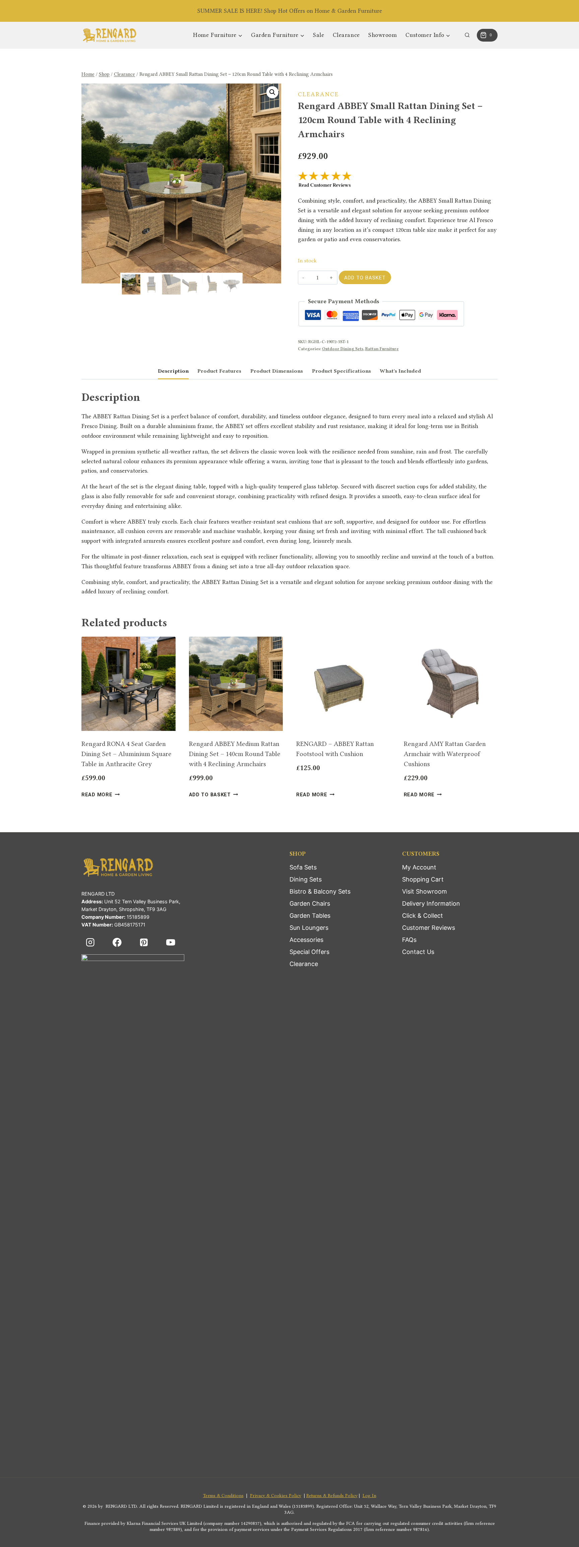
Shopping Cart (423, 879)
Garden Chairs (310, 903)
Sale (318, 35)
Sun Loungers (309, 927)
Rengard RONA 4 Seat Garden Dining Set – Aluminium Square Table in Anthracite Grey (126, 754)
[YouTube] (171, 942)
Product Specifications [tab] (341, 371)
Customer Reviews (428, 927)
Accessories (306, 939)
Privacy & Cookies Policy (275, 1495)
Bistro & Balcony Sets (320, 891)
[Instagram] (90, 942)
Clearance (346, 35)
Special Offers (309, 951)
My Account (419, 867)
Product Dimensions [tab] (276, 371)
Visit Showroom (424, 891)
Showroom (382, 35)
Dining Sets (306, 879)
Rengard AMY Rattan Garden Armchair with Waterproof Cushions (445, 754)
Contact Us (418, 951)
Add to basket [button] (210, 795)
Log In (369, 1495)
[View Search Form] (467, 35)
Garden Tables (310, 915)
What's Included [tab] (400, 371)
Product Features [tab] (219, 371)
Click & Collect (422, 915)
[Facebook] (117, 942)
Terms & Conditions (223, 1495)
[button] (272, 92)
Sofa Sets (303, 867)
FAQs (409, 939)
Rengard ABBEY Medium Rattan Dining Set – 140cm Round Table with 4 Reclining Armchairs (234, 754)
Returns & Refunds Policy (332, 1495)
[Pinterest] (144, 942)
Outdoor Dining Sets (342, 348)
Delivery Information (431, 903)
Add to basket (365, 278)
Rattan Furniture (382, 348)
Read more (96, 795)
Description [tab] (173, 371)
